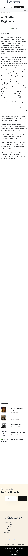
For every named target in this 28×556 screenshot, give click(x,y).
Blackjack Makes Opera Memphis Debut (17, 409)
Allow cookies (14, 554)
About (6, 528)
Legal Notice (7, 526)
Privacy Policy (8, 522)
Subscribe (22, 498)
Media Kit (7, 530)
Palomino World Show (17, 439)
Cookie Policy (14, 552)
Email (2, 499)
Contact (6, 532)
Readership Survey (16, 424)
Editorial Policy (8, 524)
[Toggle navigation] (25, 9)
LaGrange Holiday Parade (18, 432)
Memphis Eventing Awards (18, 417)
